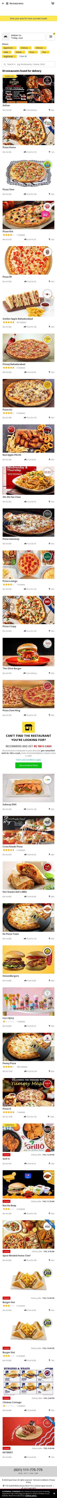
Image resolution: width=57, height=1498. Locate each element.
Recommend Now (29, 765)
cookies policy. (31, 1496)
